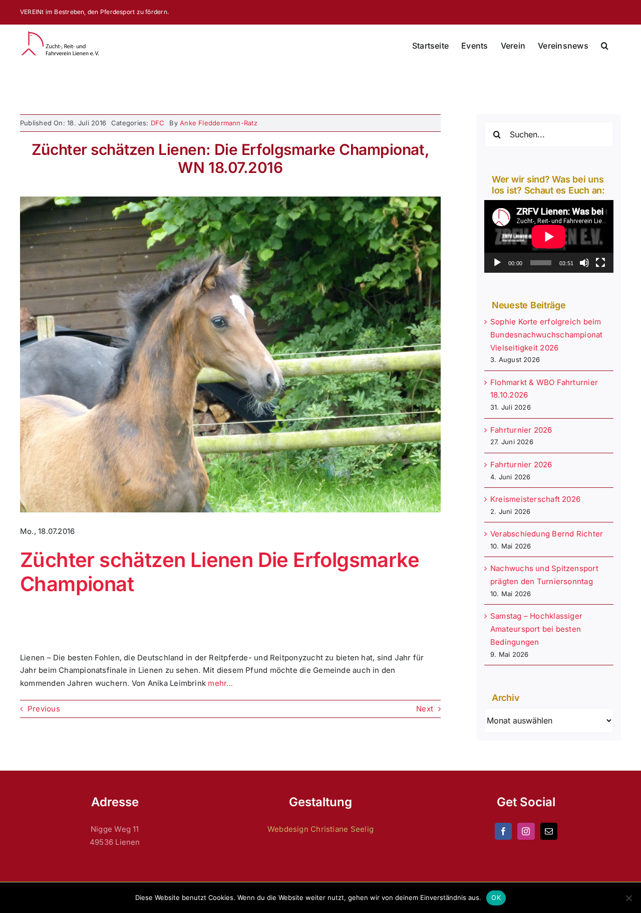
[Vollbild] (600, 263)
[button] (604, 46)
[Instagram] (525, 831)
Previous (44, 708)
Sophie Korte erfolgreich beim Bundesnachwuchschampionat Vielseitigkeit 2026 (546, 334)
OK (496, 897)
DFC (158, 123)
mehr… (220, 683)
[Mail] (548, 831)
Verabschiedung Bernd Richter (546, 533)
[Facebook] (503, 831)
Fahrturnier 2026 (521, 430)
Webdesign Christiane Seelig (320, 829)
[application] (548, 236)
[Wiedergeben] (497, 263)
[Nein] (628, 898)
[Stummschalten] (584, 263)
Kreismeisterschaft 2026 (535, 499)
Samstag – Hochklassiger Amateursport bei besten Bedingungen (536, 629)
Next (424, 708)
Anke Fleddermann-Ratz (218, 123)
